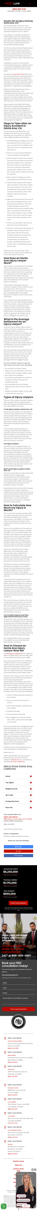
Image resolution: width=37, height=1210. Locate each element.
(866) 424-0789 (13, 1048)
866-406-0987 (21, 955)
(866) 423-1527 (12, 1062)
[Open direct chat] (32, 1169)
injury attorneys (18, 74)
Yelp (19, 851)
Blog (18, 1171)
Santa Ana (16, 760)
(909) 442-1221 (12, 1137)
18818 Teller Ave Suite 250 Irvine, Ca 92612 (18, 819)
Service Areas (18, 1169)
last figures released (14, 653)
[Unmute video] (26, 1187)
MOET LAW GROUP (11, 817)
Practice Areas (18, 1161)
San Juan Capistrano (18, 761)
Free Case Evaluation (18, 1009)
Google (19, 847)
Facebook (19, 855)
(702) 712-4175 (12, 1123)
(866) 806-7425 (19, 9)
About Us (18, 1165)
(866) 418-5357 (13, 1095)
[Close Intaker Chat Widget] (35, 1169)
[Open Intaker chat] (19, 1209)
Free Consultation (18, 903)
